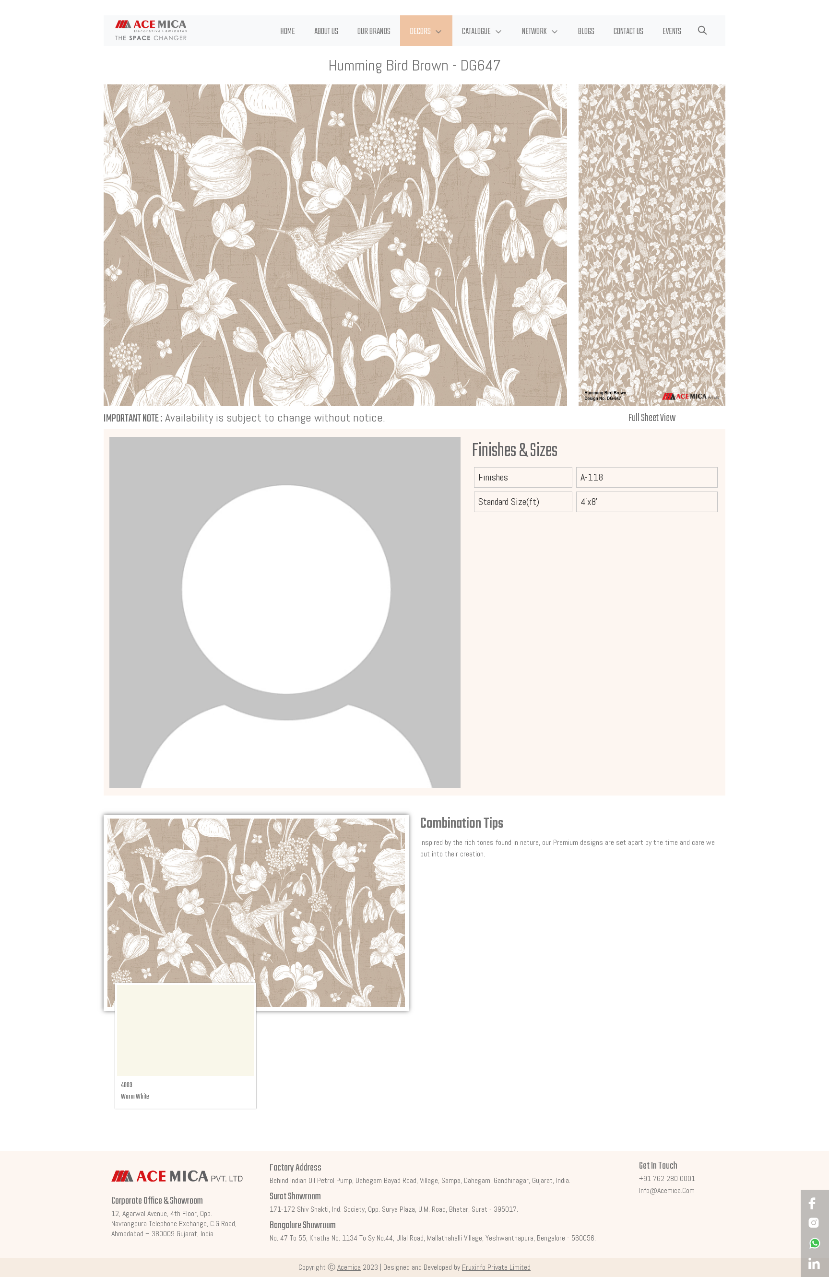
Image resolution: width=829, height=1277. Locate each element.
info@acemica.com (667, 1190)
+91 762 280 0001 (667, 1178)
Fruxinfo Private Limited (496, 1267)
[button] (426, 30)
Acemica (349, 1267)
